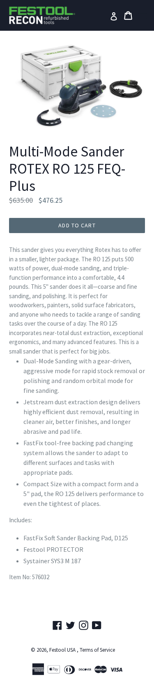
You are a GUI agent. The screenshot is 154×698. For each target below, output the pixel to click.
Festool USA (62, 649)
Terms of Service (97, 649)
